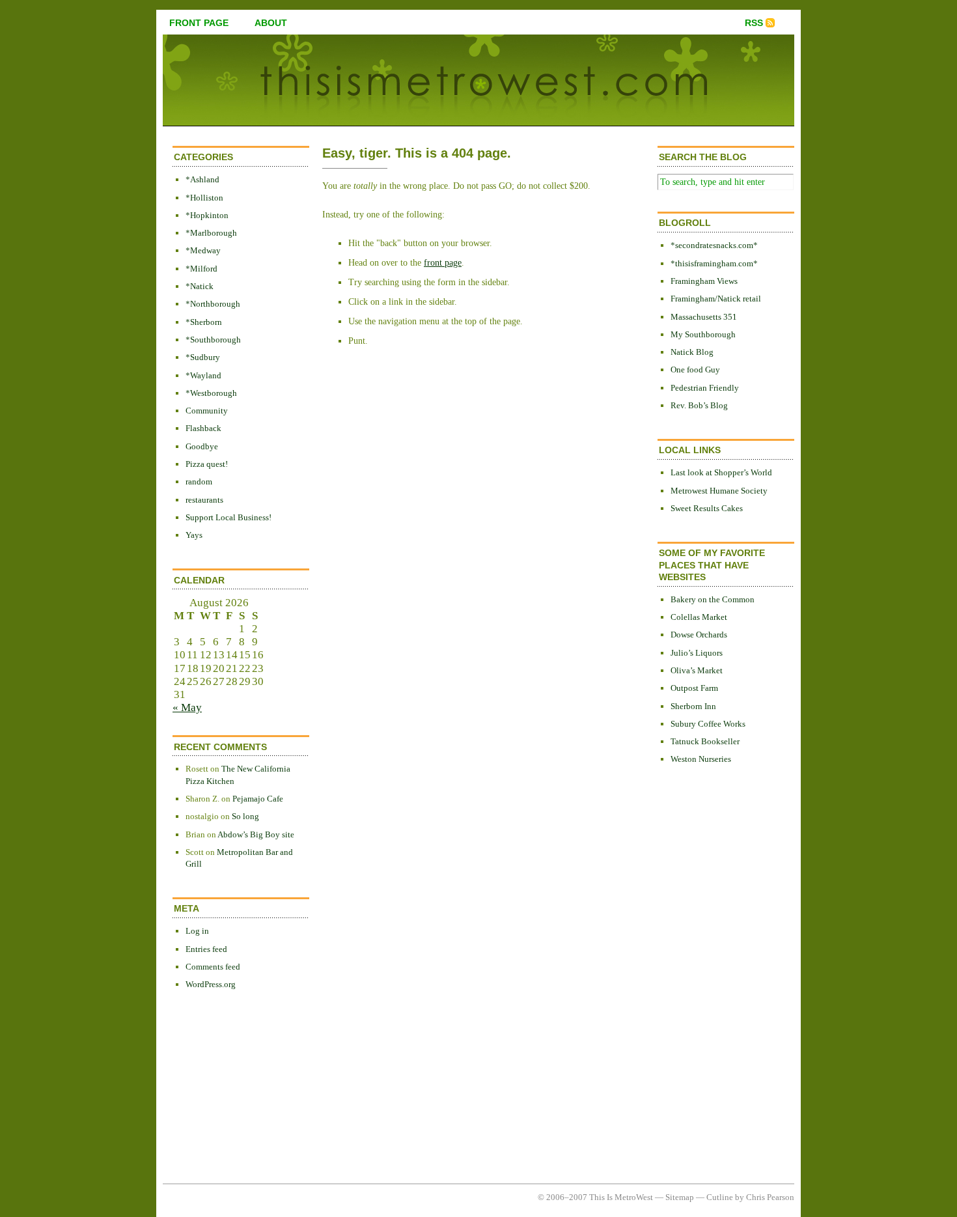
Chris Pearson (770, 1197)
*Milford (201, 268)
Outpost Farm (694, 688)
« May (187, 707)
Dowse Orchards (699, 634)
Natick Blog (692, 352)
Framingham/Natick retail (716, 298)
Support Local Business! (228, 517)
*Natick (200, 286)
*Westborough (211, 393)
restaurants (204, 500)
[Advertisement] (710, 987)
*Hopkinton (207, 215)
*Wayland (203, 375)
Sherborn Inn (693, 706)
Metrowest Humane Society (719, 491)
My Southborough (703, 334)
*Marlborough (211, 233)
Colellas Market (699, 617)
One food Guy (695, 369)
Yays (194, 535)
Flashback (203, 428)
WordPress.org (211, 984)
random (199, 481)
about (271, 23)
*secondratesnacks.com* (714, 245)
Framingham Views (704, 281)
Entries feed (206, 949)
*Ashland (202, 179)
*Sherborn (204, 322)
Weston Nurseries (701, 759)
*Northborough (213, 304)
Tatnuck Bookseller (705, 741)
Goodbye (202, 446)
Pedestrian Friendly (705, 388)
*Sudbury (203, 357)
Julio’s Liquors (697, 653)
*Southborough (213, 339)
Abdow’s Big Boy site (255, 834)
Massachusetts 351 (704, 317)
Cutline (719, 1197)
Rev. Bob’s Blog (699, 405)
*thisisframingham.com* (714, 263)
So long (245, 816)
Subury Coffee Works (708, 724)
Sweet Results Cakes (707, 508)
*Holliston (204, 198)
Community (207, 410)
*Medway (203, 250)
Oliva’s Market (697, 670)
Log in (197, 931)
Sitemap (679, 1197)
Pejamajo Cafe (257, 799)
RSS (754, 23)
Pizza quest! (207, 464)
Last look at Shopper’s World (721, 472)
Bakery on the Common (713, 599)
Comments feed (213, 967)
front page (199, 23)
